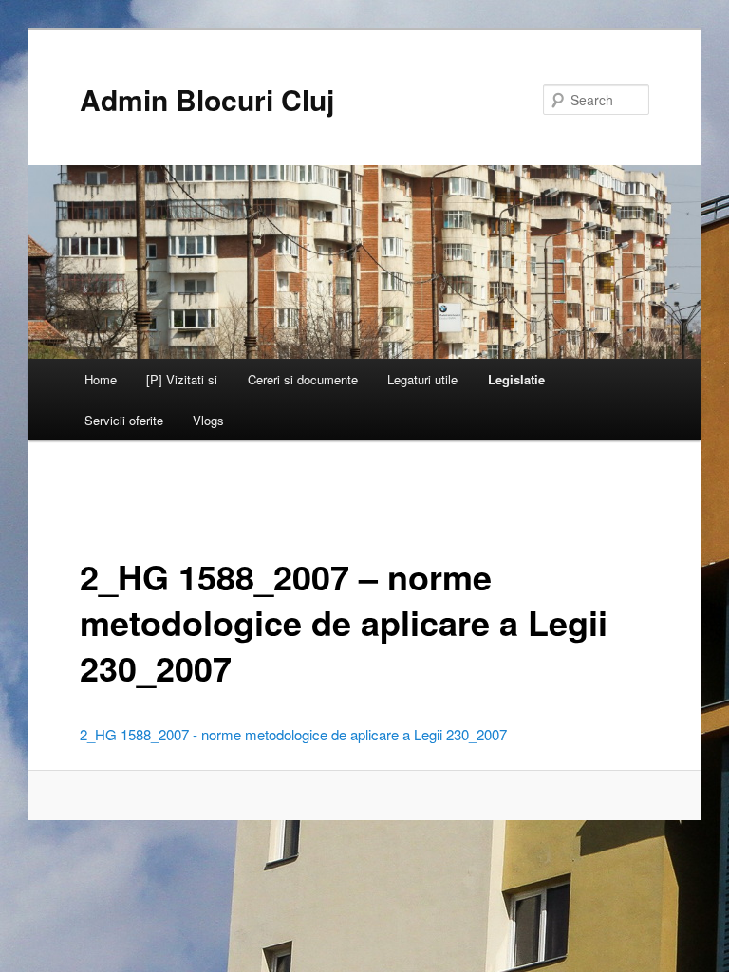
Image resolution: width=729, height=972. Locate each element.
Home (100, 379)
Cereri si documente (303, 379)
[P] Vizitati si (181, 379)
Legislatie (516, 379)
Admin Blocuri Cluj (207, 99)
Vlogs (208, 420)
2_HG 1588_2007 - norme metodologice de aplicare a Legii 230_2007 (293, 734)
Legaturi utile (422, 379)
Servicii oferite (123, 420)
